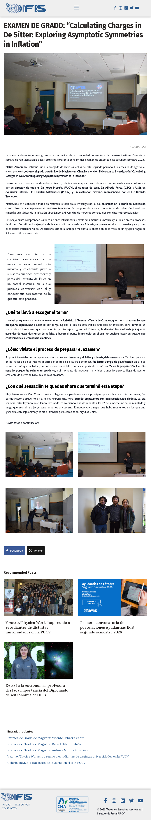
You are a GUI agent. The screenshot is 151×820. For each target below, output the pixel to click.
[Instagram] (120, 8)
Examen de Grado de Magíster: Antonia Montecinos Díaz (47, 750)
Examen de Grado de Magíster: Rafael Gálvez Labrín (44, 744)
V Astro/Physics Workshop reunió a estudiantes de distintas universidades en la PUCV (68, 756)
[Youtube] (137, 8)
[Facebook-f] (115, 8)
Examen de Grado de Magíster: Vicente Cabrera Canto (46, 738)
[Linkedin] (126, 8)
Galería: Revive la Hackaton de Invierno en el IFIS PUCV (46, 762)
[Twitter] (132, 8)
